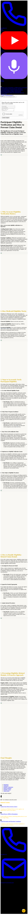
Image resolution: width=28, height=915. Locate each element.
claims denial (6, 791)
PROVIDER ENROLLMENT (8, 91)
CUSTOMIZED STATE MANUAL (9, 89)
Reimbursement (8, 95)
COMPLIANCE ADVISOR (20, 87)
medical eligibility (7, 788)
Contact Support (5, 117)
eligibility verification (8, 787)
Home (2, 95)
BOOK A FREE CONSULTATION (14, 90)
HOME (2, 87)
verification (6, 785)
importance (5, 784)
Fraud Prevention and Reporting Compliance (11, 821)
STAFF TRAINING (9, 87)
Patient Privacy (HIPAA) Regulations (9, 814)
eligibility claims (7, 789)
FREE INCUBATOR (14, 92)
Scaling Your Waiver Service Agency (9, 806)
